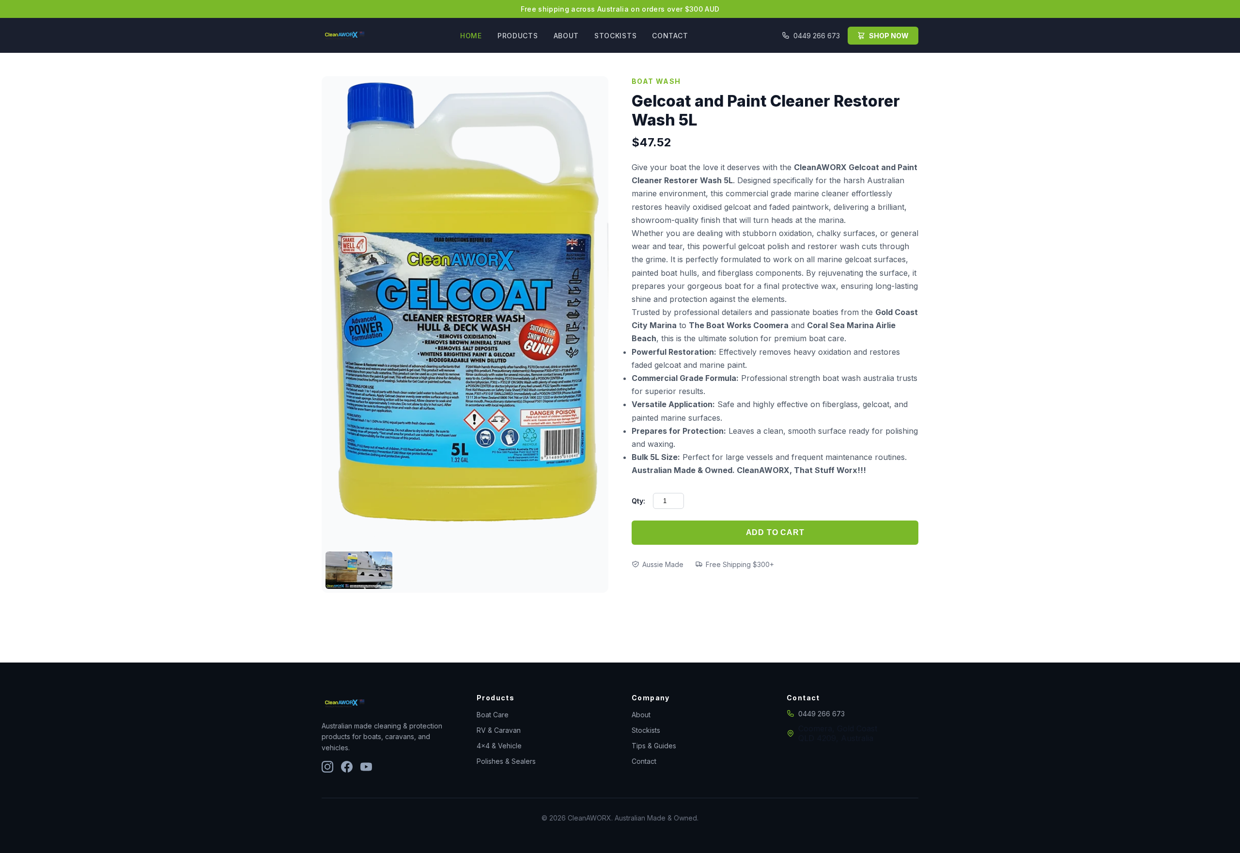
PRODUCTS (517, 36)
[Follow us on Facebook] (347, 767)
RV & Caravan (499, 730)
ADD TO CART (775, 532)
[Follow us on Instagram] (327, 767)
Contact (644, 761)
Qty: (638, 501)
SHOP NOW (889, 36)
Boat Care (493, 715)
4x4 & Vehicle (499, 746)
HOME (471, 36)
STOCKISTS (615, 36)
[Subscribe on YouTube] (366, 767)
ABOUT (566, 36)
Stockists (646, 730)
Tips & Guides (654, 746)
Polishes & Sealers (506, 761)
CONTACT (670, 36)
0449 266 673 (816, 36)
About (641, 715)
